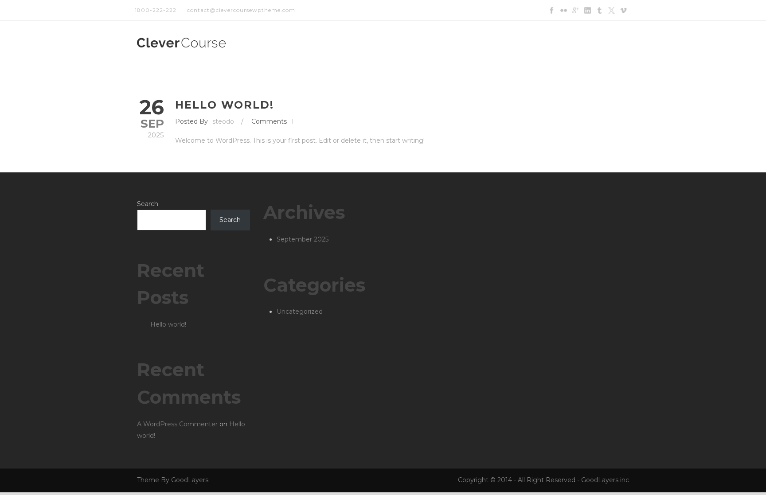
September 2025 (302, 239)
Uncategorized (300, 312)
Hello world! (224, 104)
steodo (223, 121)
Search (147, 204)
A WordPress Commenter (177, 424)
